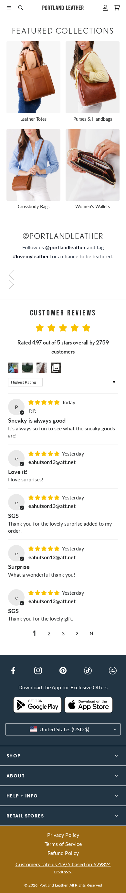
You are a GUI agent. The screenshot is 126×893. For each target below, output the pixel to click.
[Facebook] (13, 670)
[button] (9, 8)
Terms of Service (63, 844)
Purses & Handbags (92, 119)
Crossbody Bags (33, 206)
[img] (44, 402)
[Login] (105, 8)
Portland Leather (53, 885)
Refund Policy (63, 853)
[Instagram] (38, 670)
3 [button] (63, 633)
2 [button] (48, 633)
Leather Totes (33, 119)
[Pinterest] (63, 670)
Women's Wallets (92, 206)
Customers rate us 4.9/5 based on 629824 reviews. (63, 867)
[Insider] (113, 670)
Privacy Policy (63, 835)
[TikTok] (88, 670)
